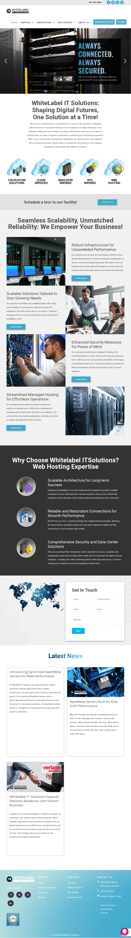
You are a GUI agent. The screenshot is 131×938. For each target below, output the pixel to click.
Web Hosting (72, 892)
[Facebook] (108, 2)
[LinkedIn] (121, 2)
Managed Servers (74, 887)
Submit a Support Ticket (111, 896)
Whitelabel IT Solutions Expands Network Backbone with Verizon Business (34, 801)
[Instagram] (117, 2)
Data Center (43, 892)
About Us (42, 897)
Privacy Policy (106, 909)
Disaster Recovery (75, 897)
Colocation (72, 883)
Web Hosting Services (47, 887)
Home (40, 883)
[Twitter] (113, 2)
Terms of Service (108, 905)
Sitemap (104, 913)
